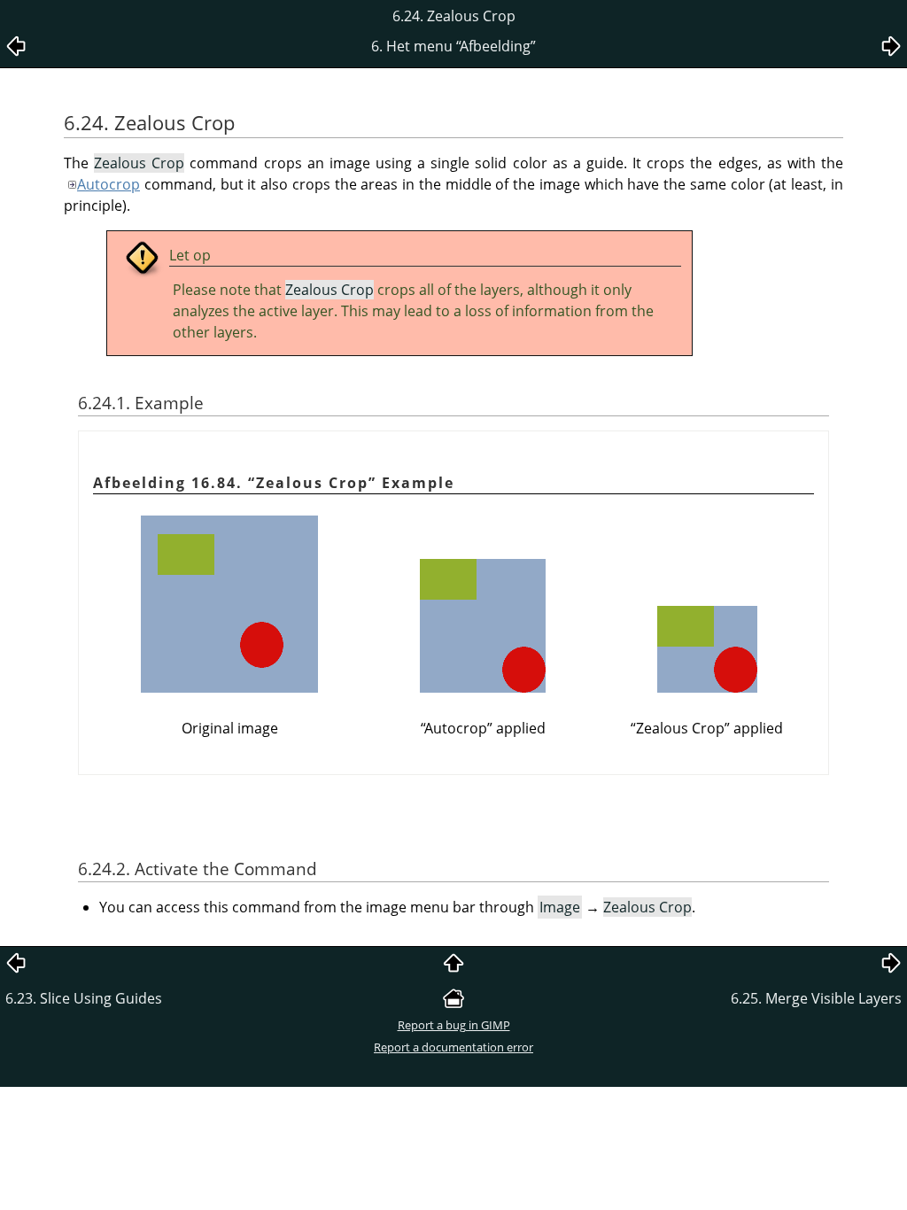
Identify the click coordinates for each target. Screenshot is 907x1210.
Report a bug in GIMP (454, 1025)
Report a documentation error (453, 1047)
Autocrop (108, 184)
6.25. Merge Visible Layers (816, 998)
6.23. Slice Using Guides (83, 998)
